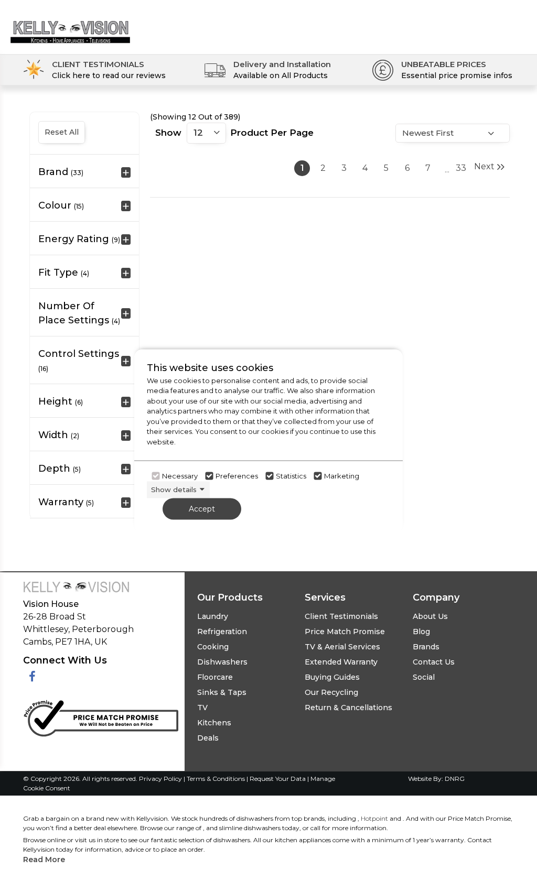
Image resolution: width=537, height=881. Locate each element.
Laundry (212, 616)
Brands (426, 646)
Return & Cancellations (348, 707)
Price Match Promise (345, 631)
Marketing (341, 476)
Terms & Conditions (216, 778)
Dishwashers (222, 662)
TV (202, 707)
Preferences (237, 476)
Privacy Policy (161, 778)
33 (461, 168)
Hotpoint (374, 818)
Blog (421, 631)
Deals (208, 738)
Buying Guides (332, 677)
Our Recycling (331, 692)
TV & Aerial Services (342, 646)
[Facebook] (32, 677)
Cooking (213, 646)
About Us (430, 616)
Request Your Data (278, 778)
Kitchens (214, 722)
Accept (202, 508)
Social (424, 677)
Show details (174, 489)
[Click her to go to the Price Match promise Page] (100, 716)
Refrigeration (222, 631)
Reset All (62, 132)
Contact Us (434, 662)
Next (484, 166)
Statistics (291, 476)
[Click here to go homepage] (70, 24)
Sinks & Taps (221, 692)
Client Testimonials (341, 616)
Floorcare (215, 677)
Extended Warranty (341, 662)
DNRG (455, 778)
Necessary (180, 476)
